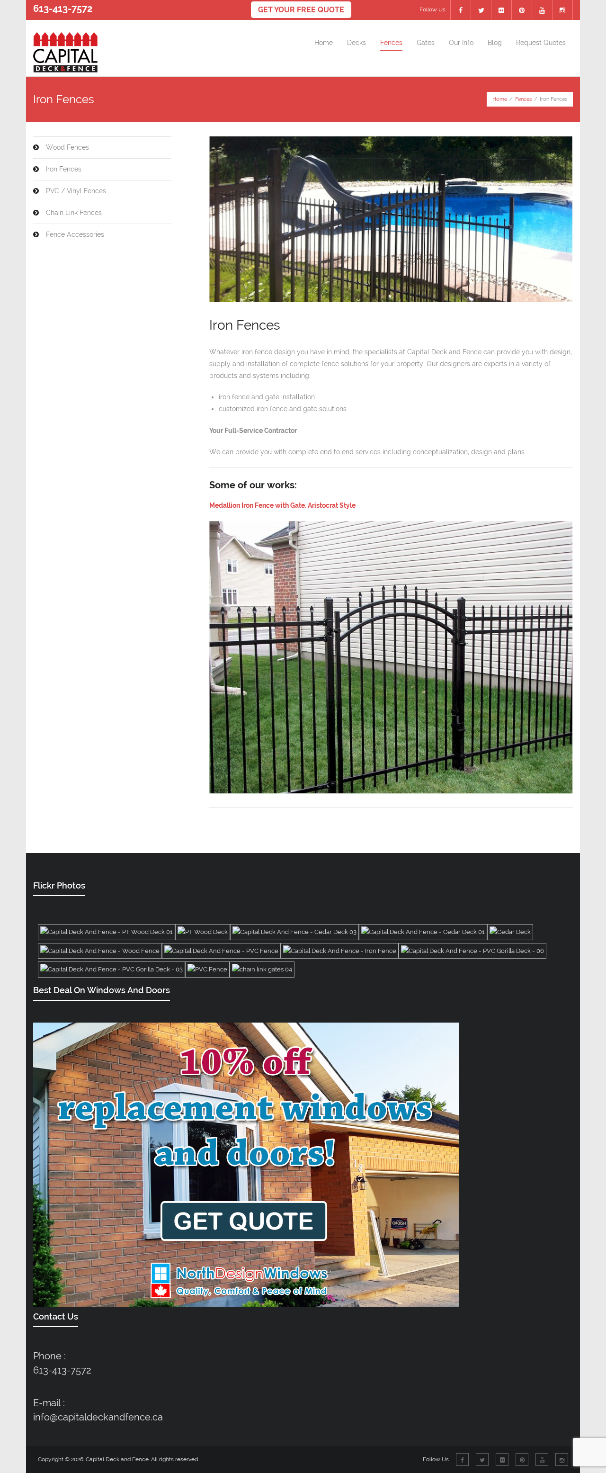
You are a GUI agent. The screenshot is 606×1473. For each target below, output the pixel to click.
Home (499, 99)
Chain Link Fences (74, 212)
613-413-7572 (62, 1370)
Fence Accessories (75, 234)
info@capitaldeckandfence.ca (98, 1417)
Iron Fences (63, 169)
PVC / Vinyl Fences (76, 191)
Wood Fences (67, 147)
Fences (523, 99)
